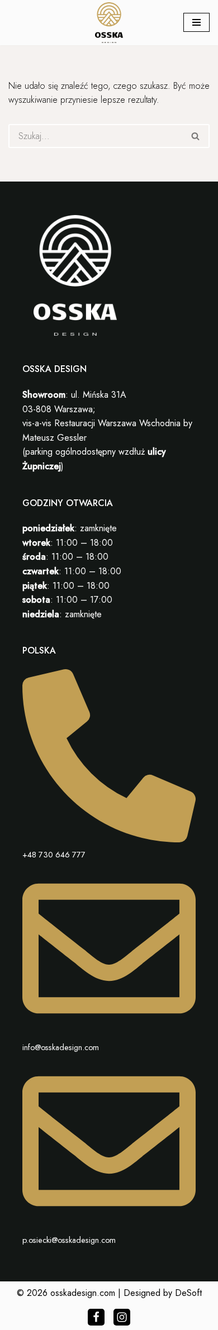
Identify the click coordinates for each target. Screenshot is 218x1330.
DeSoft (188, 1292)
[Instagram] (121, 1317)
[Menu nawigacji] (196, 22)
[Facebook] (96, 1317)
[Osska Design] (109, 22)
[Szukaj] (196, 136)
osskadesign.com (82, 1292)
